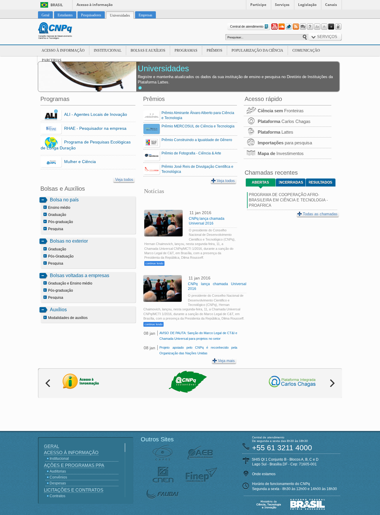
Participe (258, 4)
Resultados (320, 182)
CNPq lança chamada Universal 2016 (206, 221)
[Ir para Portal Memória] (62, 31)
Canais (331, 4)
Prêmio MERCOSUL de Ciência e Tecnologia (198, 126)
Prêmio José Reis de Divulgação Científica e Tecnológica (197, 169)
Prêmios (214, 50)
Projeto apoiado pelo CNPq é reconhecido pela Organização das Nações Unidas (198, 350)
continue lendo (154, 263)
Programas (186, 50)
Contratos (57, 496)
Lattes (275, 132)
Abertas (260, 182)
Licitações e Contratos (73, 489)
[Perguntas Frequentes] (310, 26)
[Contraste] (331, 26)
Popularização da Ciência (257, 50)
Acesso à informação (95, 4)
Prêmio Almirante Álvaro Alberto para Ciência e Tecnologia (198, 115)
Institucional (107, 50)
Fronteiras (281, 110)
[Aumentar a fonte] (317, 26)
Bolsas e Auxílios (148, 50)
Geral (51, 446)
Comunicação (306, 50)
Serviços (282, 4)
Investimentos (281, 153)
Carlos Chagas (284, 121)
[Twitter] (288, 26)
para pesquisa (285, 142)
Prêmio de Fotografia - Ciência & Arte (191, 153)
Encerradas (291, 182)
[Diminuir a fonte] (324, 26)
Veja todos (124, 179)
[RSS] (295, 26)
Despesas (58, 483)
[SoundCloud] (281, 26)
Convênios (58, 477)
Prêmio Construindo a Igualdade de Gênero (197, 140)
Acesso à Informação (63, 50)
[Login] (338, 26)
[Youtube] (274, 26)
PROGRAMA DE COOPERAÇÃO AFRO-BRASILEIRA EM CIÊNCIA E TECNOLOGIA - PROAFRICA (288, 200)
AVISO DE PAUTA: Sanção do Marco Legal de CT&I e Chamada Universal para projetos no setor (198, 335)
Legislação (307, 4)
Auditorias (58, 471)
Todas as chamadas (320, 214)
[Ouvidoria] (303, 26)
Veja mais (226, 360)
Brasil (56, 4)
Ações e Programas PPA (74, 465)
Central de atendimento (246, 26)
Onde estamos (264, 474)
